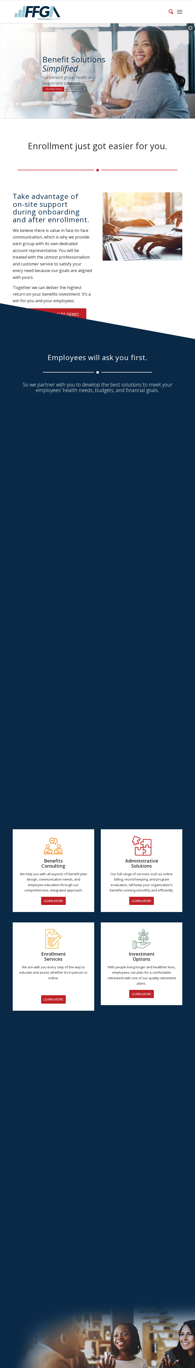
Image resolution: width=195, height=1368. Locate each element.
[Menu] (179, 12)
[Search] (168, 11)
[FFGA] (37, 11)
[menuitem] (168, 11)
